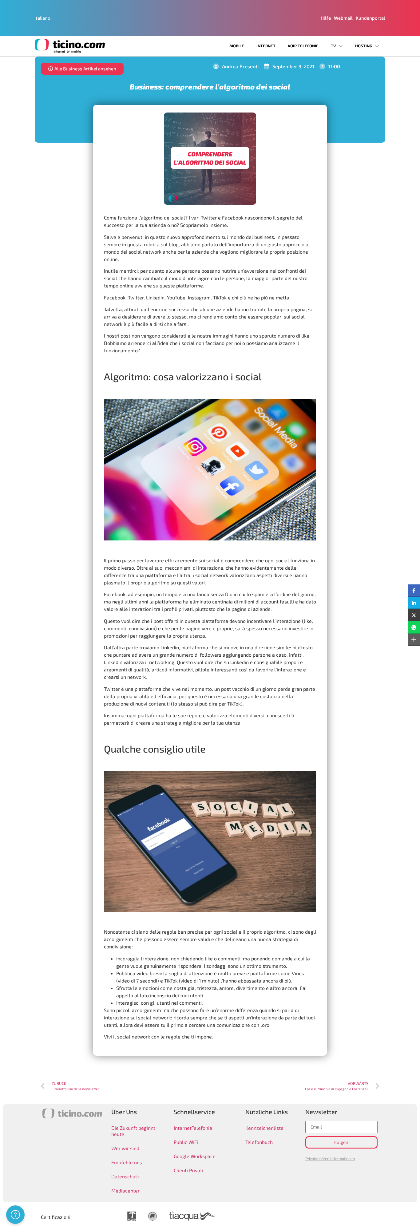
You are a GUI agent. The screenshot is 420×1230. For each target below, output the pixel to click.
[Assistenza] (15, 1214)
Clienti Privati (188, 1170)
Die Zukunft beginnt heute (133, 1131)
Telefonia (202, 1128)
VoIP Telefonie (303, 45)
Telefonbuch (259, 1142)
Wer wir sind (125, 1148)
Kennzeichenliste (264, 1128)
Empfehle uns (126, 1162)
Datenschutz (125, 1176)
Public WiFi (186, 1142)
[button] (414, 590)
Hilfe (326, 18)
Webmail (343, 18)
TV (333, 45)
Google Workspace (195, 1156)
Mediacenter (125, 1190)
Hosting (363, 45)
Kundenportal (370, 18)
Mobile (236, 45)
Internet (265, 45)
